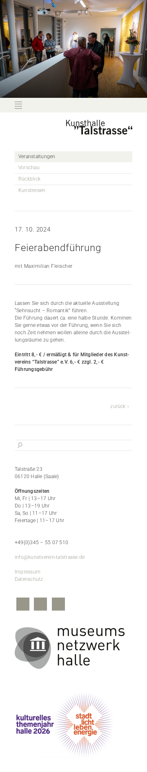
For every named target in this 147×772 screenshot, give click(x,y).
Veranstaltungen (37, 156)
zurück (117, 406)
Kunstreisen (32, 190)
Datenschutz (29, 579)
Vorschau (29, 167)
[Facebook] (23, 605)
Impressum (27, 572)
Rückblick (29, 179)
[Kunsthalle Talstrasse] (99, 131)
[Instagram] (40, 605)
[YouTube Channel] (58, 605)
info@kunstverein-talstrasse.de (50, 557)
